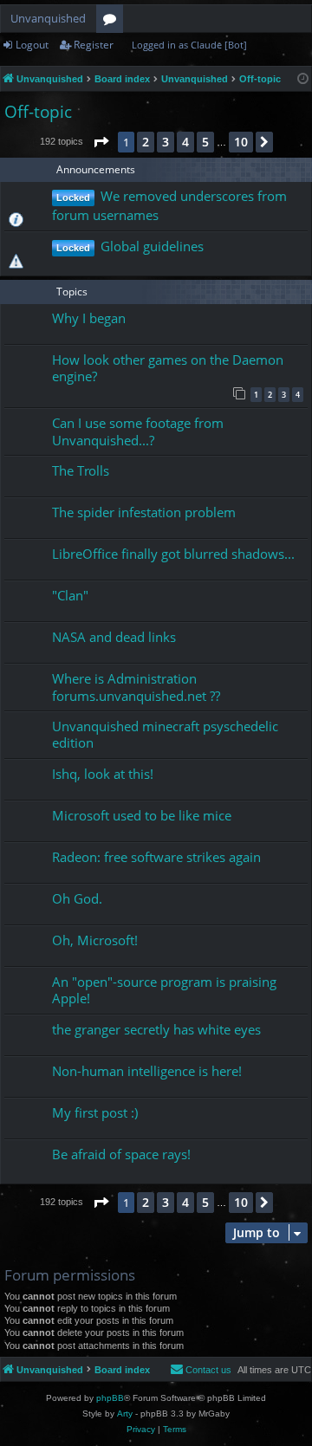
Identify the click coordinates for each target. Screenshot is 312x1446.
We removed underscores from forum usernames (169, 205)
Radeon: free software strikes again (156, 857)
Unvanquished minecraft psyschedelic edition (165, 734)
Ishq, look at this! (102, 773)
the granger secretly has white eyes (156, 1029)
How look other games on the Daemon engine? (167, 368)
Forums (113, 21)
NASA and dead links (114, 636)
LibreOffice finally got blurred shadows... (173, 553)
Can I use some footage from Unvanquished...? (138, 431)
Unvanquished (48, 18)
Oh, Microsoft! (95, 940)
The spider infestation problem (144, 512)
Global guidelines (152, 246)
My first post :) (95, 1112)
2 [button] (145, 141)
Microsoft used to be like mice (141, 815)
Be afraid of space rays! (121, 1154)
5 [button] (205, 141)
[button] (101, 142)
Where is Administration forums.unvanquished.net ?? (136, 687)
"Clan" (70, 595)
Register (94, 44)
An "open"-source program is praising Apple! (164, 990)
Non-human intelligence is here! (147, 1071)
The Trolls (80, 470)
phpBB (110, 1398)
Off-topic (38, 112)
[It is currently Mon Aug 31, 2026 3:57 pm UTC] (303, 79)
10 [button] (241, 141)
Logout (32, 44)
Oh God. (77, 898)
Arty (125, 1413)
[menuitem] (200, 1369)
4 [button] (185, 141)
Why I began (89, 318)
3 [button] (165, 141)
